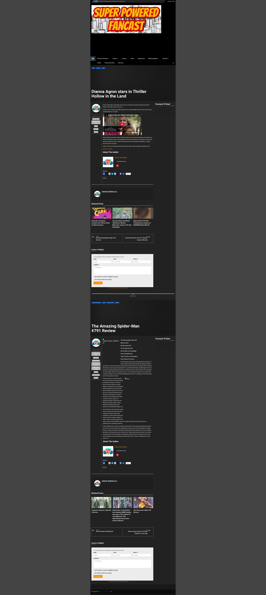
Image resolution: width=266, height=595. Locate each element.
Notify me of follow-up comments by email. (106, 276)
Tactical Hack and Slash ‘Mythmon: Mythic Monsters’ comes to (112, 1)
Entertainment (153, 58)
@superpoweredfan (108, 149)
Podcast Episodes (102, 58)
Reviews (165, 58)
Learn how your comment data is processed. (119, 287)
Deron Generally (96, 113)
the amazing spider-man (96, 364)
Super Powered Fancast (105, 591)
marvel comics (96, 360)
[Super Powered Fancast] (92, 58)
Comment (96, 264)
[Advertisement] (133, 44)
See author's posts (121, 161)
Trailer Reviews (109, 63)
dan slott (96, 357)
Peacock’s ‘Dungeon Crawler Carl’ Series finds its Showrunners (101, 223)
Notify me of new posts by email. (103, 279)
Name (95, 259)
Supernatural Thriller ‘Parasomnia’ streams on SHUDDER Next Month (142, 223)
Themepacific (94, 592)
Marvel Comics (110, 302)
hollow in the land (96, 122)
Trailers (98, 68)
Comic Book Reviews (96, 302)
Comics (115, 58)
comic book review (96, 354)
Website (135, 259)
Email (115, 259)
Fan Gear (120, 63)
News (132, 58)
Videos (124, 58)
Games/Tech (141, 58)
